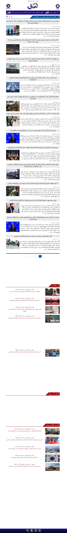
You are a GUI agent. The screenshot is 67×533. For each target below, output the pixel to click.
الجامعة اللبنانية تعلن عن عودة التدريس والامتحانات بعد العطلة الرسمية (24, 431)
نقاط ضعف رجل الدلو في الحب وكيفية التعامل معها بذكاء (24, 457)
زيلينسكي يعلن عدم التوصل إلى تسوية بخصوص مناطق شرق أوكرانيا (25, 318)
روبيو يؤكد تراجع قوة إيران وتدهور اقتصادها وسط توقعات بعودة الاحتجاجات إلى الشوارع (33, 147)
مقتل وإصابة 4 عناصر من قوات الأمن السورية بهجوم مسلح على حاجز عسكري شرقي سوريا (33, 113)
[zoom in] (7, 16)
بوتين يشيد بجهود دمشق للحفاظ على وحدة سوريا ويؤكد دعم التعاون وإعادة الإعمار (33, 200)
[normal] (9, 16)
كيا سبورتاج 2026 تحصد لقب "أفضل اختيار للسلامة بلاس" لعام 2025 (24, 466)
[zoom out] (12, 16)
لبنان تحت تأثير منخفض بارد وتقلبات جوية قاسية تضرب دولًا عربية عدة (24, 448)
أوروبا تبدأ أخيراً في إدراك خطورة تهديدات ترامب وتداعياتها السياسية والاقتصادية (33, 130)
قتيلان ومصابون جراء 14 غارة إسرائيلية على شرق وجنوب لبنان (30, 12)
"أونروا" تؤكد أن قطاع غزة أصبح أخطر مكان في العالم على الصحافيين (24, 352)
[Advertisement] (33, 272)
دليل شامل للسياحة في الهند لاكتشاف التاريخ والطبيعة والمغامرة (25, 300)
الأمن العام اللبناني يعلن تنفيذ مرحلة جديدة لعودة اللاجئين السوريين (33, 236)
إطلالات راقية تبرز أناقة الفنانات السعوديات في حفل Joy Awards (25, 291)
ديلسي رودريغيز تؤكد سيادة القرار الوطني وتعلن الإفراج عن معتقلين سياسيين (25, 439)
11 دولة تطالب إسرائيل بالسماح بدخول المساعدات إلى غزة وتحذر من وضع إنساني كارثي (33, 183)
